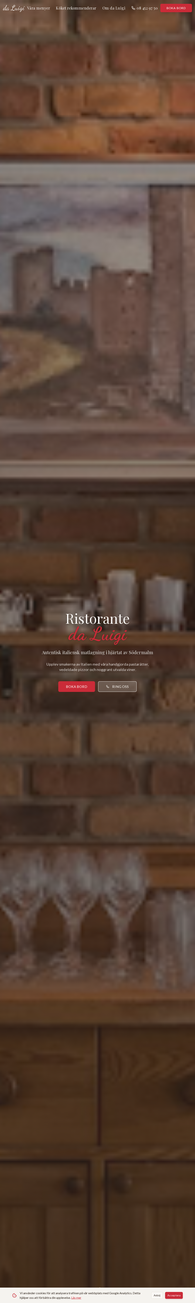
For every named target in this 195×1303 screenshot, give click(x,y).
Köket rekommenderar (76, 7)
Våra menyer (38, 7)
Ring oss (120, 686)
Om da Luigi (113, 7)
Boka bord (176, 8)
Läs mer (76, 1297)
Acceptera (174, 1295)
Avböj (157, 1295)
